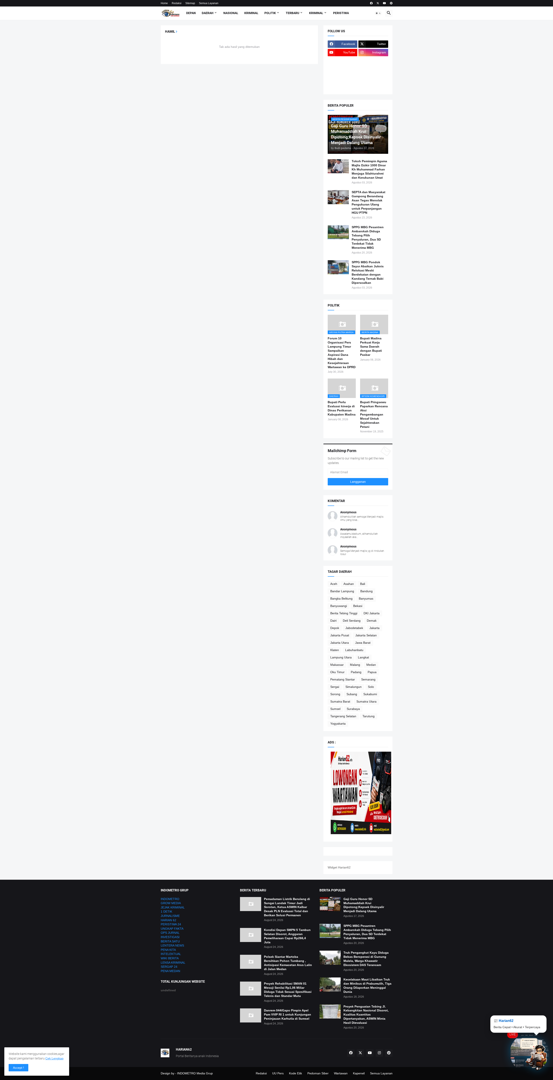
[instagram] (379, 1053)
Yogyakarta (338, 723)
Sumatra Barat (340, 701)
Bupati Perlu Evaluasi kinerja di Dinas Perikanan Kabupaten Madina (342, 408)
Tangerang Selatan (343, 716)
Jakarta (374, 628)
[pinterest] (391, 3)
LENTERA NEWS (172, 945)
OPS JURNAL (170, 932)
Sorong (335, 694)
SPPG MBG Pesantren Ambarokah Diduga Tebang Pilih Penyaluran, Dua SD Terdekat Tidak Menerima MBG (368, 237)
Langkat (363, 657)
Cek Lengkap (54, 1058)
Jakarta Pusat (339, 635)
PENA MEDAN (170, 971)
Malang (355, 664)
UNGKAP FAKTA (172, 928)
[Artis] (343, 78)
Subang (351, 694)
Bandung (366, 591)
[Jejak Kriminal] (343, 86)
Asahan (348, 584)
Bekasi (357, 606)
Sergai (334, 686)
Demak (372, 620)
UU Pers (278, 1073)
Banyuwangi (338, 606)
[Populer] (373, 78)
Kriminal (251, 13)
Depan (191, 13)
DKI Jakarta (372, 613)
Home (164, 3)
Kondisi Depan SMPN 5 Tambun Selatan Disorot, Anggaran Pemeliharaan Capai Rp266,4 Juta (287, 936)
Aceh (333, 584)
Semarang (368, 679)
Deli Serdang (352, 620)
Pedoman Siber (318, 1073)
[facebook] (371, 3)
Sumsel (335, 709)
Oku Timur (337, 672)
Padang (356, 672)
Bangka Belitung (341, 598)
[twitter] (378, 3)
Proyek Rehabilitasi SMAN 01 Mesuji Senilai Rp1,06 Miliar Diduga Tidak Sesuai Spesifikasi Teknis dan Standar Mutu (287, 990)
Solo (371, 686)
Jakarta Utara (339, 642)
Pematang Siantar (342, 679)
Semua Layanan (208, 3)
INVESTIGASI (170, 937)
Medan (371, 664)
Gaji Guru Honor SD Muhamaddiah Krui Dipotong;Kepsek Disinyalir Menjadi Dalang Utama (363, 905)
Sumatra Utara (366, 701)
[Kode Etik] (343, 69)
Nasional (230, 13)
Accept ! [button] (18, 1067)
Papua (372, 672)
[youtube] (384, 3)
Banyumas (366, 598)
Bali (362, 584)
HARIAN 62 (168, 920)
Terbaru (292, 13)
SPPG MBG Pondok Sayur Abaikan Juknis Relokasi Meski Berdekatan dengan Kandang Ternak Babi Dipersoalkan (368, 272)
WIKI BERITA (170, 958)
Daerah (207, 13)
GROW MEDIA (171, 903)
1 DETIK (166, 911)
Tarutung (368, 716)
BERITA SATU (170, 941)
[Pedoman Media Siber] (373, 61)
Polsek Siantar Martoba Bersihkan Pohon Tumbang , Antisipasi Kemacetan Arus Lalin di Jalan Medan (288, 963)
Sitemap (190, 3)
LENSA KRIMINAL (173, 962)
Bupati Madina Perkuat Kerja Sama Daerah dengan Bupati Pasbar (371, 346)
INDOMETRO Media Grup (195, 1073)
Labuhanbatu (354, 650)
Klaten (334, 650)
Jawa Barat (362, 642)
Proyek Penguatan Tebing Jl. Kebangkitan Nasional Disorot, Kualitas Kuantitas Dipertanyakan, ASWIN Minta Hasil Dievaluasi (366, 1015)
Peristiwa (341, 13)
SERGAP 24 (169, 966)
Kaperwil (359, 1073)
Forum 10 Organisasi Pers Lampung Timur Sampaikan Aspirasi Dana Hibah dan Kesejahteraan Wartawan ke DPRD (342, 353)
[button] (378, 13)
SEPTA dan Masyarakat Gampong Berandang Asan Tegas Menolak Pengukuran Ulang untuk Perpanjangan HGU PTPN (368, 202)
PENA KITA (168, 950)
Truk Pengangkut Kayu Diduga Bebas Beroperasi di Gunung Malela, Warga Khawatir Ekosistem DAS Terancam (366, 959)
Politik (270, 13)
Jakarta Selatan (366, 635)
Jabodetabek (354, 628)
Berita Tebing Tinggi (343, 613)
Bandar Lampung (342, 591)
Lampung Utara (341, 657)
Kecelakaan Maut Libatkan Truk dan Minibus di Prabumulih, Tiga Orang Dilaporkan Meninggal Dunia (367, 985)
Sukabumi (370, 694)
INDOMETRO (170, 899)
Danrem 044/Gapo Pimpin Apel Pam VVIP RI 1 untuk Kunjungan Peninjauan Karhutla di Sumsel (287, 1014)
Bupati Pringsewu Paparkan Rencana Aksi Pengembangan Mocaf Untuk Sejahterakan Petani (374, 414)
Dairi (333, 620)
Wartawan (341, 1073)
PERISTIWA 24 (171, 924)
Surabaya (353, 709)
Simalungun (353, 686)
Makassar (337, 664)
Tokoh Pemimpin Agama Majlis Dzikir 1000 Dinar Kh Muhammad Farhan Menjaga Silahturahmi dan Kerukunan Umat (369, 169)
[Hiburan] (373, 69)
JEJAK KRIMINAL (173, 907)
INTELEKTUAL (171, 954)
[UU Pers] (343, 61)
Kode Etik (295, 1073)
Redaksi (176, 3)
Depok (334, 628)
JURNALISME (170, 916)
